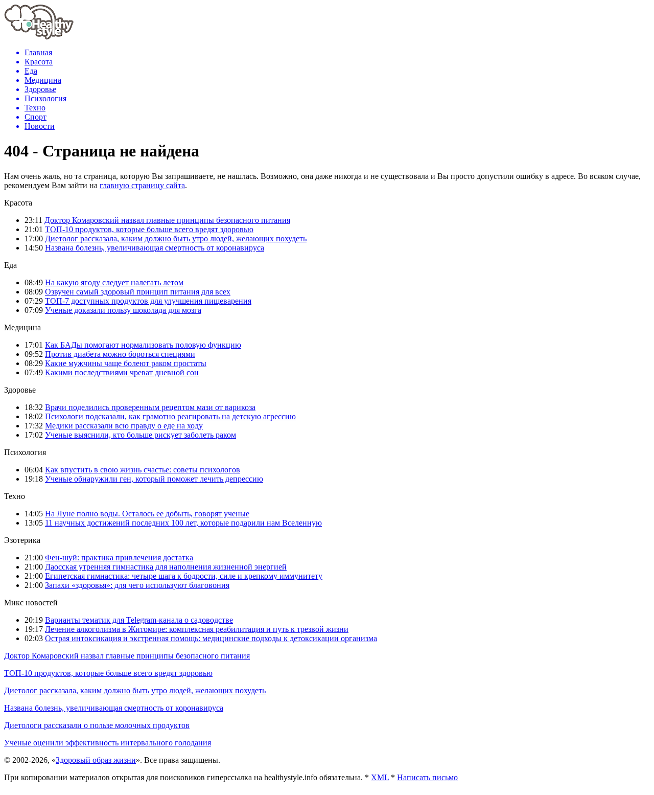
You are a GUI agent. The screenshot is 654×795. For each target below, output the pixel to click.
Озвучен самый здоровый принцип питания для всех (137, 291)
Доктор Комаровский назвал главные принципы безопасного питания (167, 220)
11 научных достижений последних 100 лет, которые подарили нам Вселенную (183, 522)
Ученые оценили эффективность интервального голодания (107, 742)
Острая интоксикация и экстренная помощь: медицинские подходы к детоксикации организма (211, 638)
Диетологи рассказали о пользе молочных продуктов (97, 725)
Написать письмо (427, 777)
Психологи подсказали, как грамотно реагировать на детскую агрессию (170, 416)
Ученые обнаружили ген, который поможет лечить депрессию (154, 478)
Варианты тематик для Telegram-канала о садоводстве (139, 620)
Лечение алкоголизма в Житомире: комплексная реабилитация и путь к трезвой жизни (196, 629)
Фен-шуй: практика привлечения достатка (119, 557)
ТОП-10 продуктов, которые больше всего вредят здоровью (149, 229)
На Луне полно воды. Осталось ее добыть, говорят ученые (147, 513)
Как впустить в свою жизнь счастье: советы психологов (142, 469)
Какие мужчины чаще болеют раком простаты (125, 363)
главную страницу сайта (142, 185)
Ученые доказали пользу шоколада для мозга (123, 310)
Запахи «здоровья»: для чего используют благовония (137, 585)
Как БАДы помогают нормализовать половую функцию (143, 344)
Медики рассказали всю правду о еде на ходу (124, 425)
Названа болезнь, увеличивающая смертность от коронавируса (154, 247)
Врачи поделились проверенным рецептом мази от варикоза (150, 407)
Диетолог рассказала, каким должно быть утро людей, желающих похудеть (176, 238)
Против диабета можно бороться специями (120, 354)
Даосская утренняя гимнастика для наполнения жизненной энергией (166, 566)
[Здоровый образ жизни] (39, 37)
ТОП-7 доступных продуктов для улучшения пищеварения (148, 301)
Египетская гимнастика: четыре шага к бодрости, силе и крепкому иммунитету (183, 576)
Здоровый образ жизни (96, 760)
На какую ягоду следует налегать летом (114, 282)
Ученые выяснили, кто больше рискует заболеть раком (140, 434)
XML (380, 777)
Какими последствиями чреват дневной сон (122, 372)
